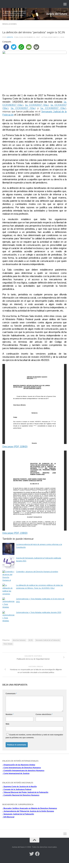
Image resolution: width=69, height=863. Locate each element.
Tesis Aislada (8, 644)
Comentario (11, 693)
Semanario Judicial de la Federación (48, 640)
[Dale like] (37, 854)
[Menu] (65, 4)
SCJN (31, 640)
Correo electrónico (44, 714)
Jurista (9, 37)
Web (7, 724)
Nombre (9, 714)
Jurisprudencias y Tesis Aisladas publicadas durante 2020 (38, 612)
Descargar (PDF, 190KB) (14, 533)
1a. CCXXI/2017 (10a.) (23, 108)
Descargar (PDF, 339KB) (14, 446)
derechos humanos (19, 640)
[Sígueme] (31, 854)
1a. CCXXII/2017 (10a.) (53, 108)
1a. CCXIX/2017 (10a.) (37, 105)
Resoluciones (9, 24)
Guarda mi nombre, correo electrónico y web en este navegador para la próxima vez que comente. (34, 736)
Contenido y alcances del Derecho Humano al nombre (37, 572)
